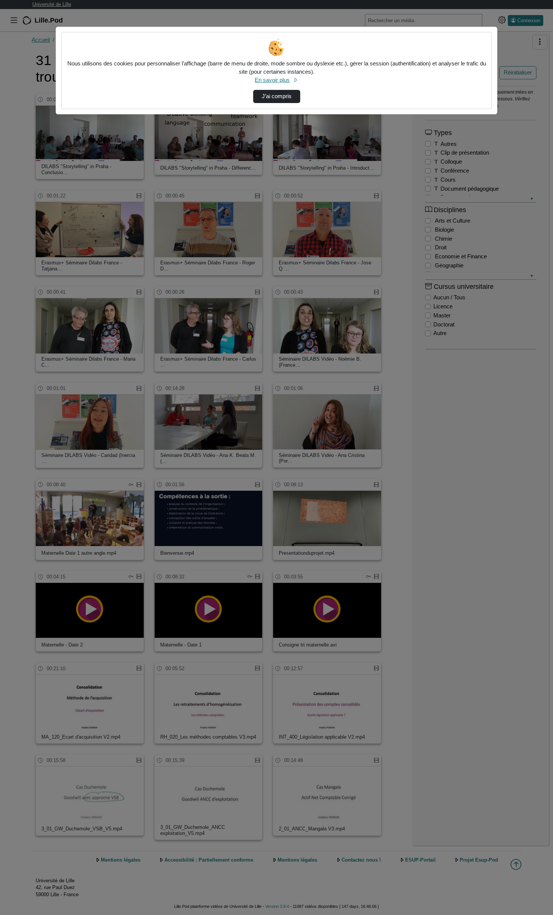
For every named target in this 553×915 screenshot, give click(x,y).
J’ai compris (277, 96)
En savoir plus (272, 80)
